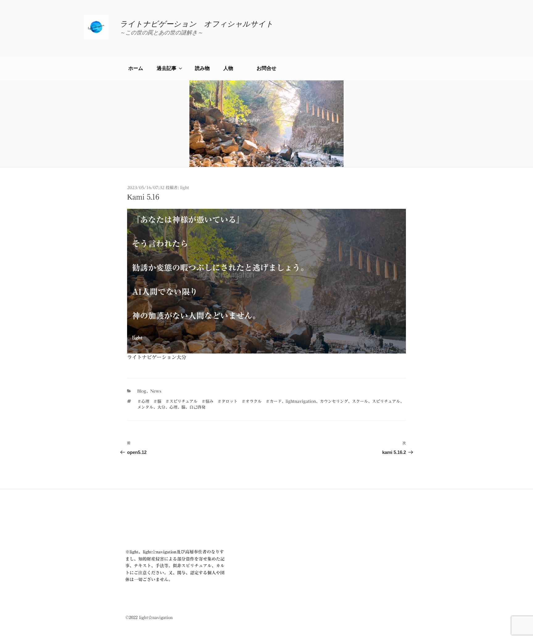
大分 (161, 407)
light (184, 188)
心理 (173, 407)
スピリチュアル (386, 401)
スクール (360, 401)
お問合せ (266, 68)
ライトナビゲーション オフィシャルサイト (196, 24)
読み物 (202, 68)
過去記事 (166, 68)
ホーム (135, 68)
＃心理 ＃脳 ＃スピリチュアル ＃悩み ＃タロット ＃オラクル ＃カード (209, 401)
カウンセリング (334, 401)
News (155, 391)
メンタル (145, 407)
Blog (141, 391)
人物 (233, 68)
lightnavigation (301, 401)
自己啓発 (197, 407)
